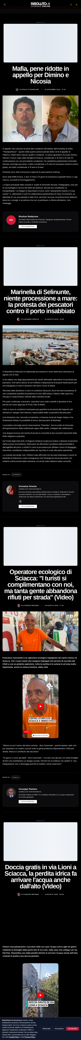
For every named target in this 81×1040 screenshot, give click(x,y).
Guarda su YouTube (41, 735)
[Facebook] (20, 501)
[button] (40, 706)
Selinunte (16, 474)
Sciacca (15, 777)
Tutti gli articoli (27, 226)
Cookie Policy (14, 1037)
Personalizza (59, 1028)
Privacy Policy (30, 1037)
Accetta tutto (72, 1028)
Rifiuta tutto (46, 1028)
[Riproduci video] (40, 706)
